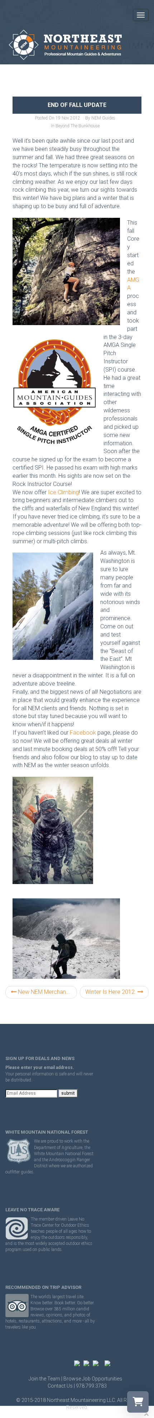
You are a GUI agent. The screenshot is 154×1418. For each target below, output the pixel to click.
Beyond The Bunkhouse (78, 125)
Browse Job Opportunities (92, 1379)
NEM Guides (103, 118)
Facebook (83, 732)
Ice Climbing (63, 492)
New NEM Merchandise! (46, 991)
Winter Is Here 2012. (111, 991)
